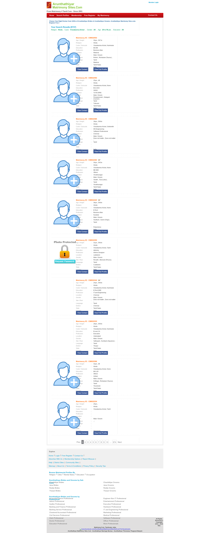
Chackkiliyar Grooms (111, 482)
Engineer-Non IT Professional (114, 498)
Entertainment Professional (113, 501)
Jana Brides (53, 485)
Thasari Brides (55, 491)
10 (107, 442)
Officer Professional (110, 521)
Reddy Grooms (109, 488)
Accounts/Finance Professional (61, 498)
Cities (60, 475)
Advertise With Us (55, 459)
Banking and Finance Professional (62, 507)
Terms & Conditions (73, 466)
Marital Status (69, 475)
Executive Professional (112, 504)
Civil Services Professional (59, 515)
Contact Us (152, 15)
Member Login (153, 2)
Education (80, 475)
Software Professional (111, 518)
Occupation (90, 475)
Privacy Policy (88, 466)
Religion (52, 475)
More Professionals (110, 524)
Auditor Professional (57, 504)
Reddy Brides (54, 488)
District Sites (59, 462)
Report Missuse (89, 459)
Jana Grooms (108, 485)
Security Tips (101, 466)
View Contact (82, 69)
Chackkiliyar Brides (56, 482)
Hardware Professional (112, 507)
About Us (60, 466)
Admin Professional (56, 501)
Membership (76, 15)
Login (57, 456)
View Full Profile (100, 69)
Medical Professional (111, 515)
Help (50, 462)
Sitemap (52, 466)
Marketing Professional (112, 512)
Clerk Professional (56, 518)
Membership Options (72, 459)
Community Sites (72, 462)
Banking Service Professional (60, 510)
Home (51, 15)
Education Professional (58, 524)
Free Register (89, 15)
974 (114, 442)
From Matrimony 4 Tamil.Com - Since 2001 (64, 11)
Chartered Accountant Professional (62, 512)
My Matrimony (103, 15)
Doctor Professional (56, 521)
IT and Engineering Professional (115, 510)
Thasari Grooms (109, 491)
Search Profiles (63, 15)
